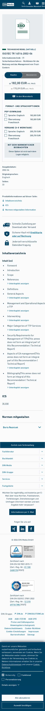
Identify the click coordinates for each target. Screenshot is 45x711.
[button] (29, 4)
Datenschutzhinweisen (12, 664)
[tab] (22, 427)
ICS (6, 205)
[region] (22, 667)
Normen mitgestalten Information (20, 209)
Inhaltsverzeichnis (13, 200)
